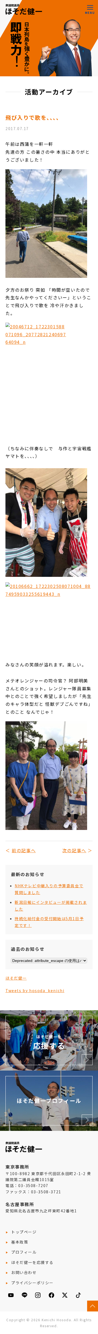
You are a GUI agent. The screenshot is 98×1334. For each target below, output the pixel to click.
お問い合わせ (24, 1272)
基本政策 (19, 1242)
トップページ (24, 1232)
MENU (90, 13)
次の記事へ (74, 850)
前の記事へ (24, 850)
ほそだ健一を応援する (32, 1262)
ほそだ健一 (16, 978)
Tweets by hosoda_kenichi (34, 990)
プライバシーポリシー (32, 1282)
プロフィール (24, 1252)
